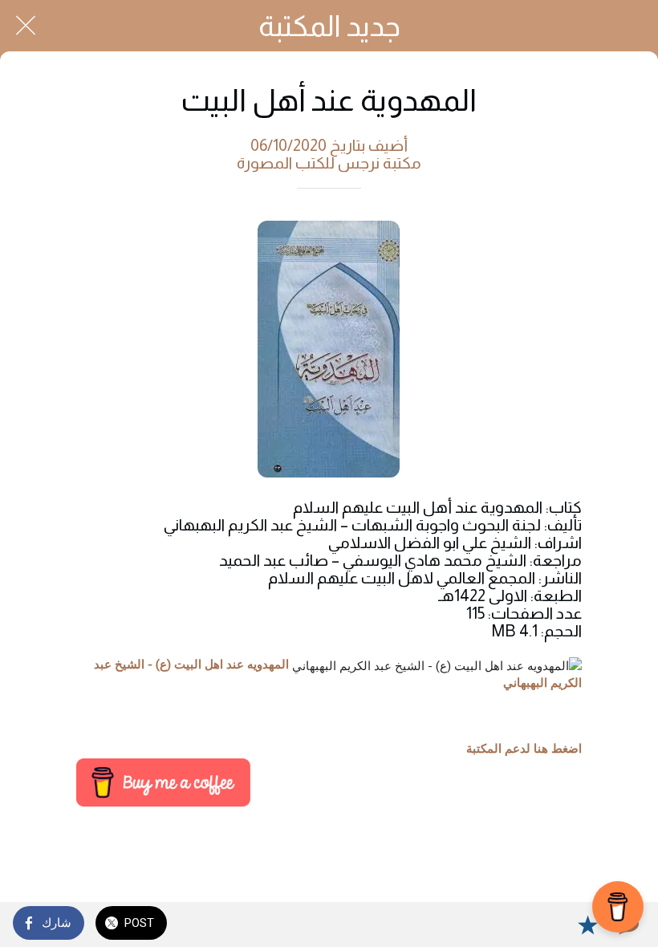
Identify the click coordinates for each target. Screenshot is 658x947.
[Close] (25, 25)
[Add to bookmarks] (587, 924)
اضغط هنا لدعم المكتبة (524, 749)
